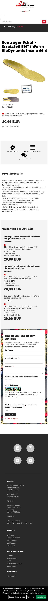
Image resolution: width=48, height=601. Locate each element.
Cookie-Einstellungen (17, 597)
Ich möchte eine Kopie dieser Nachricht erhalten (21, 378)
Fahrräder (11, 535)
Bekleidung (11, 27)
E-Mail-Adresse (11, 358)
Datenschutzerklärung (17, 405)
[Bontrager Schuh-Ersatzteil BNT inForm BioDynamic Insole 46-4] (24, 70)
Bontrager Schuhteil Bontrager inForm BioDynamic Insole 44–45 (22, 297)
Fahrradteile (11, 540)
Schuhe (20, 27)
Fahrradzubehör (13, 538)
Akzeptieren (41, 597)
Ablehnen (30, 597)
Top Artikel (11, 576)
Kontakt (10, 556)
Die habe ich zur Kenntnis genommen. (21, 406)
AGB (8, 561)
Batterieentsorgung (14, 563)
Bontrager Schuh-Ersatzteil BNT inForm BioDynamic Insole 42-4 (22, 237)
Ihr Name (9, 350)
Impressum (11, 566)
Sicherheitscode (11, 385)
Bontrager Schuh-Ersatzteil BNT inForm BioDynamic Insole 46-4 (24, 46)
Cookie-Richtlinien (36, 593)
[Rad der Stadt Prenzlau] (25, 6)
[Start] (4, 27)
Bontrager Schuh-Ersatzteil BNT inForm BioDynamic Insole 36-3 (22, 267)
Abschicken (10, 414)
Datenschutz (12, 558)
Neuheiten (11, 546)
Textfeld (8, 366)
